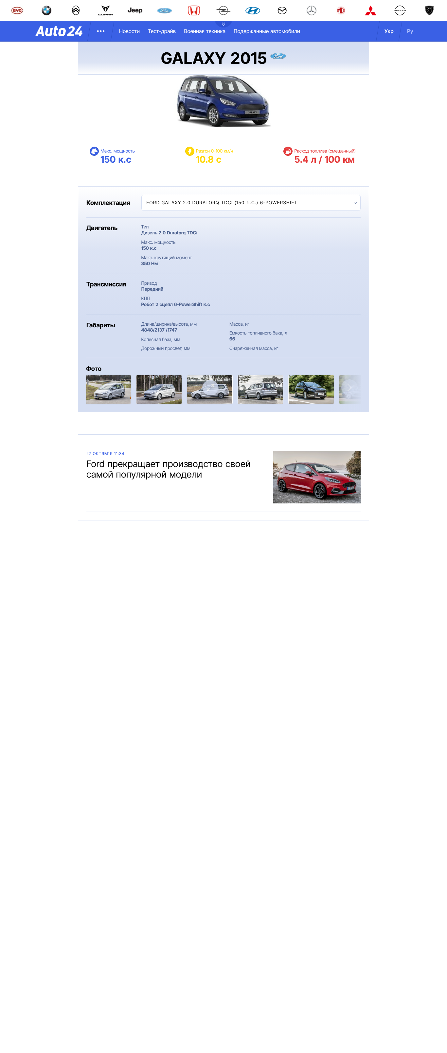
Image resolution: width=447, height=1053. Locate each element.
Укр (389, 31)
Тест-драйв (162, 31)
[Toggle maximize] (210, 387)
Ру (410, 31)
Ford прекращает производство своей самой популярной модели (168, 469)
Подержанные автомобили (267, 31)
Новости (129, 31)
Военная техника (204, 31)
